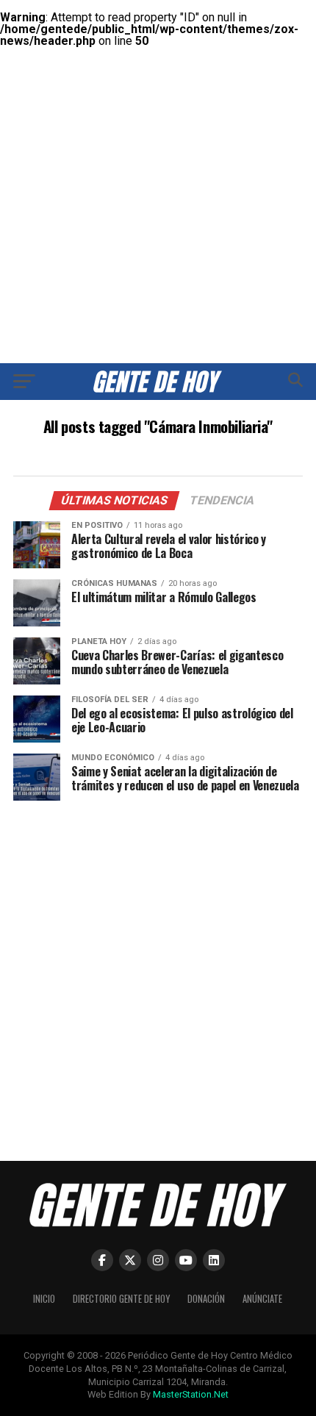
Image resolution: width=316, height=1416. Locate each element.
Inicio (44, 1299)
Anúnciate (262, 1299)
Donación (206, 1299)
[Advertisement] (158, 158)
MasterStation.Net (191, 1394)
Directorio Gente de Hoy (121, 1299)
